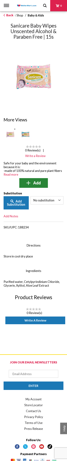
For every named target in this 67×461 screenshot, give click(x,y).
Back (9, 15)
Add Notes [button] (11, 216)
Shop (19, 15)
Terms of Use (34, 423)
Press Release (33, 429)
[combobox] (47, 200)
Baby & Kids (36, 15)
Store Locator (33, 405)
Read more (11, 174)
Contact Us (33, 411)
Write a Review (35, 320)
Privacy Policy (33, 417)
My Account (34, 399)
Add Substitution (16, 202)
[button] (10, 134)
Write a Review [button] (35, 156)
